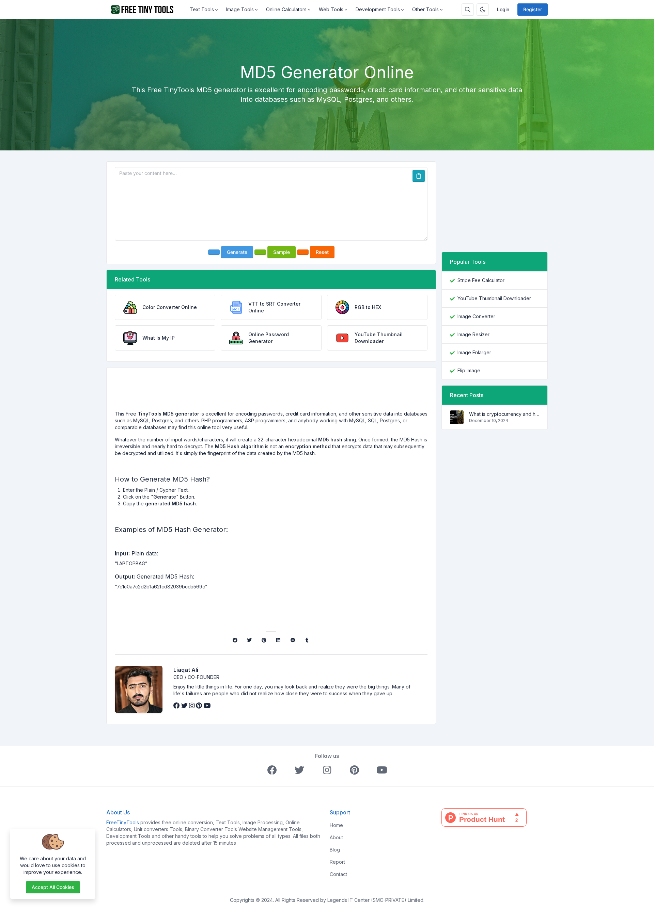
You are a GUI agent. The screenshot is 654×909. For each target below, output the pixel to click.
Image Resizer (473, 334)
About (336, 837)
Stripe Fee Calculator (480, 280)
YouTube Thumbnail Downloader (494, 298)
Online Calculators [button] (286, 9)
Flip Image (468, 370)
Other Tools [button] (425, 9)
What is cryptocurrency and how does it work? (504, 414)
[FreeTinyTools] (146, 9)
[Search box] (468, 9)
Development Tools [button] (378, 9)
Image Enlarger (474, 352)
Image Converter (476, 316)
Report (337, 862)
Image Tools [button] (240, 9)
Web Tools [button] (331, 9)
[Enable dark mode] (483, 9)
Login (503, 9)
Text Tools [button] (202, 9)
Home (336, 825)
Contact (338, 874)
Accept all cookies (53, 887)
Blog (335, 850)
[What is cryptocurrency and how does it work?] (457, 420)
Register (532, 9)
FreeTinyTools (122, 822)
